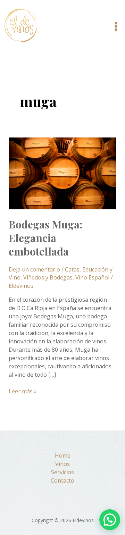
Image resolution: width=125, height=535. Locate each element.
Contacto (62, 480)
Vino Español (92, 277)
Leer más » (23, 391)
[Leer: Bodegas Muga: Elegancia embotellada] (63, 173)
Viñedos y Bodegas (48, 277)
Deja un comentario (34, 269)
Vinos (62, 464)
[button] (109, 519)
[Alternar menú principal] (116, 26)
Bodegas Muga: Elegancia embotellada (45, 237)
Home (62, 455)
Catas (72, 269)
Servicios (62, 472)
